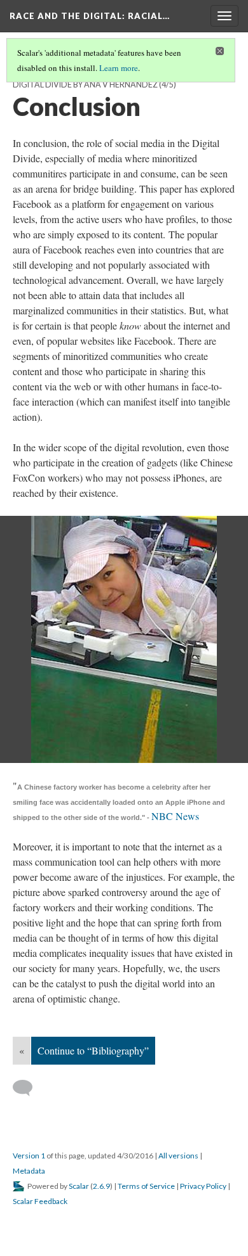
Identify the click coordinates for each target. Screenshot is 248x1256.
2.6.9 (101, 1186)
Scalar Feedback (40, 1201)
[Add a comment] (28, 1088)
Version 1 (29, 1155)
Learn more (118, 68)
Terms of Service (146, 1186)
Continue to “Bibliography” (93, 1050)
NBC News (176, 816)
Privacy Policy (203, 1186)
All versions (178, 1155)
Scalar (79, 1186)
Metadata (29, 1171)
